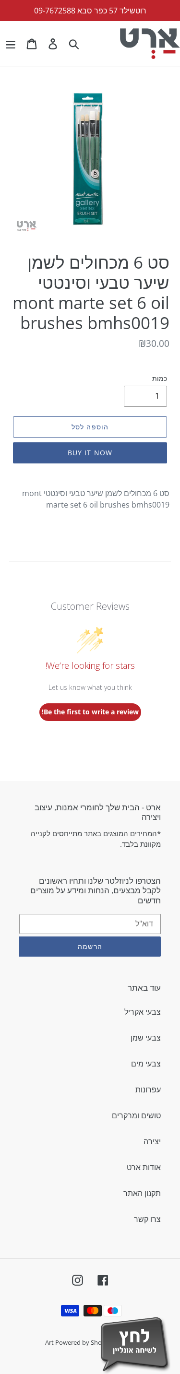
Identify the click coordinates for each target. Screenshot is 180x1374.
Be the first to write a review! (90, 711)
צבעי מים (146, 1063)
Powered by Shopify (83, 1342)
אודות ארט (144, 1167)
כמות (159, 378)
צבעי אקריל (142, 1012)
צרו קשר (147, 1219)
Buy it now (90, 452)
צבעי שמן (146, 1037)
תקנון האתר (142, 1193)
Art (50, 1342)
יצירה (152, 1141)
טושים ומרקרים (136, 1115)
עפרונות (148, 1089)
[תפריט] (10, 43)
